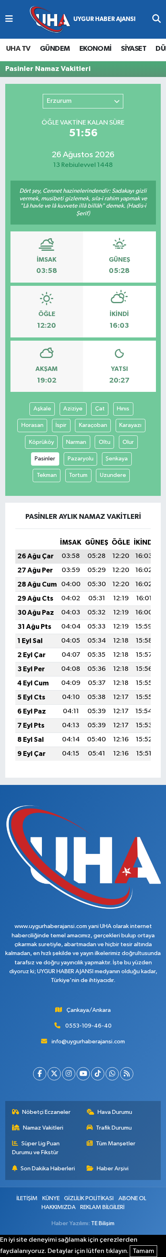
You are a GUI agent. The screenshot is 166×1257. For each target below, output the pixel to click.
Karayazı (130, 425)
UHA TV (18, 48)
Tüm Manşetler (115, 1143)
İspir (61, 425)
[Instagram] (68, 1073)
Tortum (78, 475)
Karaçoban (93, 425)
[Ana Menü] (9, 19)
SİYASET (133, 48)
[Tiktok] (97, 1073)
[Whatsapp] (112, 1073)
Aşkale (42, 409)
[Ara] (156, 19)
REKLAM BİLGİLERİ (102, 1207)
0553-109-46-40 (88, 1026)
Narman (76, 442)
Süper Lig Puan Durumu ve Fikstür (36, 1147)
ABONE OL (132, 1198)
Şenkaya (117, 459)
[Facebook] (39, 1073)
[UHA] (82, 19)
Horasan (32, 425)
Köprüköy (41, 442)
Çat (100, 409)
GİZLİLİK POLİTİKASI (89, 1198)
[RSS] (126, 1073)
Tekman (47, 475)
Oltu (104, 442)
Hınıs (123, 409)
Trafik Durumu (114, 1128)
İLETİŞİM (27, 1198)
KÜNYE (51, 1198)
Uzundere (113, 475)
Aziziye (73, 409)
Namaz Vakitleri (43, 1128)
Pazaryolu (80, 459)
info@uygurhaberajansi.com (88, 1041)
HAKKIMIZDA (59, 1207)
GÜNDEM (55, 48)
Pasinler (45, 459)
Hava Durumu (115, 1112)
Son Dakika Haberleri (48, 1168)
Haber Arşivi (113, 1168)
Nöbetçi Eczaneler (46, 1112)
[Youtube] (83, 1073)
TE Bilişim (102, 1223)
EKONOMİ (95, 48)
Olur (128, 442)
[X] (54, 1073)
